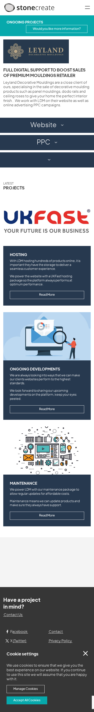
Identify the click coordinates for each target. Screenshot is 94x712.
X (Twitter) (18, 641)
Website (43, 125)
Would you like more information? (57, 28)
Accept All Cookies (26, 700)
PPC (43, 142)
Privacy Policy (60, 641)
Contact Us (13, 615)
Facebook (19, 632)
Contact (56, 632)
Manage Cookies (25, 689)
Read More (47, 294)
